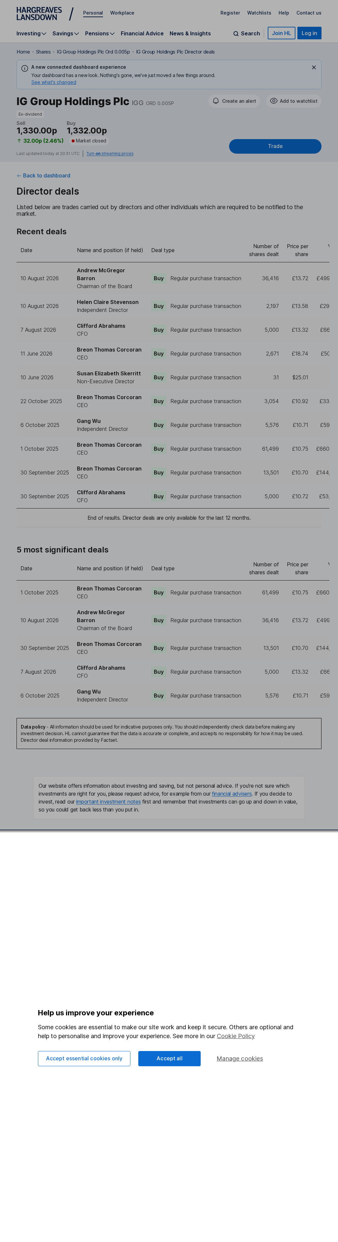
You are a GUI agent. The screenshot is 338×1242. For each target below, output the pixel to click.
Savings (62, 33)
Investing (29, 33)
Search (250, 33)
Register (230, 13)
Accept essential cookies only (84, 1058)
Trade (275, 146)
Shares (43, 52)
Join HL (281, 33)
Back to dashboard (46, 175)
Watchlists (259, 13)
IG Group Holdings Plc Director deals (175, 52)
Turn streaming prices (109, 153)
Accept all (169, 1058)
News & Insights (190, 33)
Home (23, 52)
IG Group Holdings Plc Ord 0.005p (93, 52)
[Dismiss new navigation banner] (314, 67)
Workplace (122, 13)
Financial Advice (142, 33)
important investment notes (108, 801)
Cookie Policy (236, 1036)
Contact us (308, 13)
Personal (93, 13)
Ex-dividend (30, 114)
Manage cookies (240, 1058)
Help (284, 13)
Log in (309, 33)
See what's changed (53, 82)
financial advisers (232, 793)
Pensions (97, 33)
